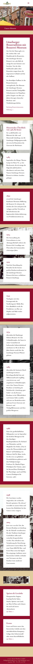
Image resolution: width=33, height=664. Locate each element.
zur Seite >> (10, 611)
